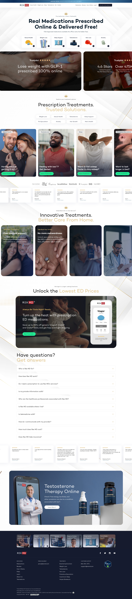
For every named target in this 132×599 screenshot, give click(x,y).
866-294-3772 (85, 564)
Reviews (84, 5)
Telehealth (19, 592)
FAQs (18, 572)
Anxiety (59, 5)
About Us (19, 577)
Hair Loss (62, 572)
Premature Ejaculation (66, 574)
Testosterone (51, 5)
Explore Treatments (105, 5)
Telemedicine (20, 579)
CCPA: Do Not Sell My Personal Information (51, 592)
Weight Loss (40, 5)
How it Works (90, 5)
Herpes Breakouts (64, 579)
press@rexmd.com (43, 564)
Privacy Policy (35, 592)
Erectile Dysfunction (65, 564)
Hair (56, 5)
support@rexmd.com (87, 566)
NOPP (40, 592)
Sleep (45, 5)
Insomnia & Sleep (64, 577)
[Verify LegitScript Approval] (107, 564)
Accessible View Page (67, 592)
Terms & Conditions (26, 592)
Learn (18, 574)
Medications (78, 5)
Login (95, 5)
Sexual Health (33, 5)
